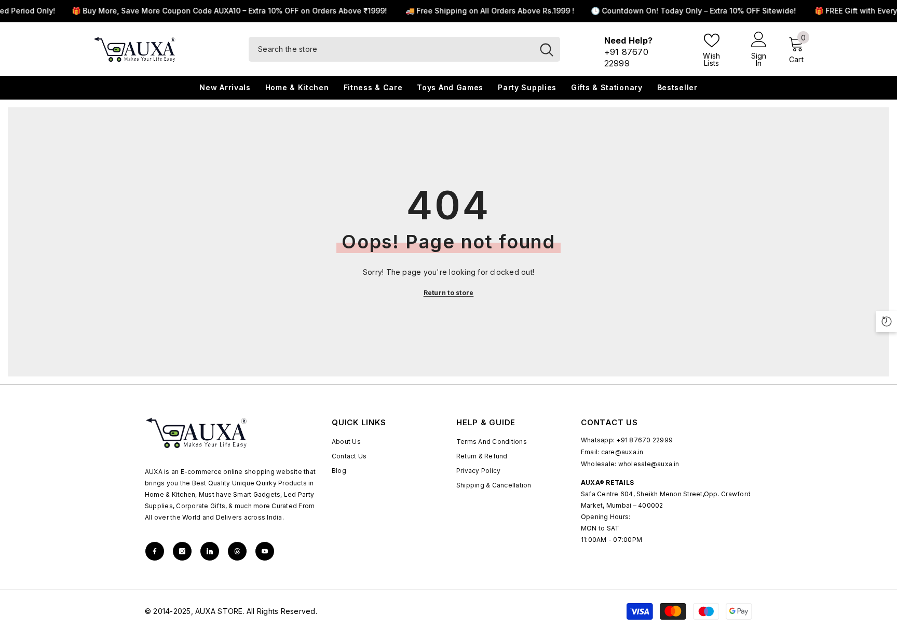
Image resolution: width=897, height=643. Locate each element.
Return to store (449, 293)
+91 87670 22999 (644, 440)
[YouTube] (265, 551)
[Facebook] (155, 551)
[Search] (404, 49)
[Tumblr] (237, 551)
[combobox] (391, 49)
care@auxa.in (622, 452)
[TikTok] (210, 551)
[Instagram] (182, 551)
